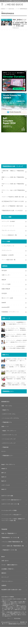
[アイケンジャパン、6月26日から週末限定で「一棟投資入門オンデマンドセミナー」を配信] (3, 342)
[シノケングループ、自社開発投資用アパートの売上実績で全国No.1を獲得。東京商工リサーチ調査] (3, 348)
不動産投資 (10, 2)
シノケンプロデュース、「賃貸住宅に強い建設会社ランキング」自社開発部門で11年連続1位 (16, 329)
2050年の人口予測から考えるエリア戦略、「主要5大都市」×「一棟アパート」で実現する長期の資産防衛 (16, 360)
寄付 (27, 2)
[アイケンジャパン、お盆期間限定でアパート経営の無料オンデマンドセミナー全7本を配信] (3, 324)
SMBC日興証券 (6, 289)
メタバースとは (5, 485)
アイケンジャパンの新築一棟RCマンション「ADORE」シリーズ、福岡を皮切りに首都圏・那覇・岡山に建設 (16, 366)
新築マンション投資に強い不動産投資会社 (13, 178)
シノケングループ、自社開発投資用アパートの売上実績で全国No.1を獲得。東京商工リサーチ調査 (16, 347)
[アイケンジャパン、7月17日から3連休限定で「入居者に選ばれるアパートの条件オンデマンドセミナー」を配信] (3, 336)
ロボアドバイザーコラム (9, 414)
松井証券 (4, 293)
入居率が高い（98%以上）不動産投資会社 (13, 171)
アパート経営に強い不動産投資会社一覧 (13, 546)
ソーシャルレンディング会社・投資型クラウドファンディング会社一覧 (13, 519)
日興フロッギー (6, 275)
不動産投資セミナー (8, 455)
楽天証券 (4, 270)
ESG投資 (15, 2)
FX (22, 2)
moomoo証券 (5, 307)
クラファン (8, 2)
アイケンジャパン (7, 250)
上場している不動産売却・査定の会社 (12, 206)
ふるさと (13, 2)
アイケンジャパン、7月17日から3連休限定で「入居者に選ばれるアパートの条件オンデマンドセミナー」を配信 (16, 335)
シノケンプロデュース (8, 246)
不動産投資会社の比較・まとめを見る (12, 210)
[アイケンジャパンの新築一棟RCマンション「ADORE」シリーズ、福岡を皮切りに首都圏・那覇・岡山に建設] (3, 366)
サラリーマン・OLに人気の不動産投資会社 (13, 191)
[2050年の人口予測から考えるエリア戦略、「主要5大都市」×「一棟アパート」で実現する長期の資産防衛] (3, 360)
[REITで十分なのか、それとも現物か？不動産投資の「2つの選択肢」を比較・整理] (3, 379)
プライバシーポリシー (7, 581)
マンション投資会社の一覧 (9, 235)
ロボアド (6, 2)
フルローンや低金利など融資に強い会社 (13, 197)
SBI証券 (4, 279)
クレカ (24, 2)
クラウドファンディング (9, 443)
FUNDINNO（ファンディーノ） (10, 312)
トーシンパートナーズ (8, 226)
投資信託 (17, 2)
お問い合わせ (4, 560)
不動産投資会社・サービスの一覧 (10, 537)
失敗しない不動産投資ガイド (9, 533)
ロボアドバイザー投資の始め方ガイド (11, 500)
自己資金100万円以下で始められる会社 (13, 201)
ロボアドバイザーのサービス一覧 (10, 504)
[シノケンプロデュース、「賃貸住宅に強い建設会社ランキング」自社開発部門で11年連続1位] (3, 330)
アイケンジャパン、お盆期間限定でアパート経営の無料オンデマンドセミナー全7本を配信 (16, 323)
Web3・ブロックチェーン (9, 430)
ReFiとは (3, 481)
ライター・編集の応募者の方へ (9, 565)
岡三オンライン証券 (7, 298)
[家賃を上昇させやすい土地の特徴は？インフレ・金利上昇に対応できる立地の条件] (3, 373)
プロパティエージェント (8, 230)
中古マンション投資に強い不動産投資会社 (13, 185)
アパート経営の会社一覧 (8, 259)
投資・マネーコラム (6, 406)
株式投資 (20, 2)
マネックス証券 (6, 284)
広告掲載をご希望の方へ (7, 569)
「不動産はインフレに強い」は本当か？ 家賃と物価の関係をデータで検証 (16, 384)
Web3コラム (6, 410)
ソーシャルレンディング (9, 439)
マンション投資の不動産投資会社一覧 (12, 541)
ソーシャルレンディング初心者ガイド (11, 514)
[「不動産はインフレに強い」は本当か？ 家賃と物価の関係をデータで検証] (3, 385)
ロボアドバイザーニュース (10, 435)
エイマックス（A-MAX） (9, 221)
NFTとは (3, 472)
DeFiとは (3, 477)
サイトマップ (4, 577)
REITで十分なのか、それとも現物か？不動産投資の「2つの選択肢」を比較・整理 (16, 378)
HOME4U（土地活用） (8, 255)
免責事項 (3, 585)
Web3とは (4, 468)
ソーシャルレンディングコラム (11, 418)
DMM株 (4, 302)
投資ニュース (4, 426)
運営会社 (3, 573)
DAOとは (3, 489)
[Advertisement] (14, 53)
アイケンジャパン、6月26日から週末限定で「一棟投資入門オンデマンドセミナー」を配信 (16, 341)
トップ (1, 2)
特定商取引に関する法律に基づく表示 (11, 589)
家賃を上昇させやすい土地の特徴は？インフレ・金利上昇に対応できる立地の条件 (16, 372)
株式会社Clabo (17, 618)
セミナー (3, 451)
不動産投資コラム (7, 422)
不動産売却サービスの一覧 (10, 550)
